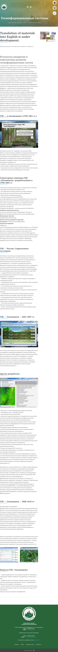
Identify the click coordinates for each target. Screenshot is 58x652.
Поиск (22, 644)
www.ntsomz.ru (32, 544)
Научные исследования (22, 22)
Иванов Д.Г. (37, 640)
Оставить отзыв (30, 644)
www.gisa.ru (3, 86)
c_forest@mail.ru (31, 629)
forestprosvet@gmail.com (31, 637)
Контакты (38, 644)
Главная (17, 644)
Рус (41, 2)
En (44, 2)
